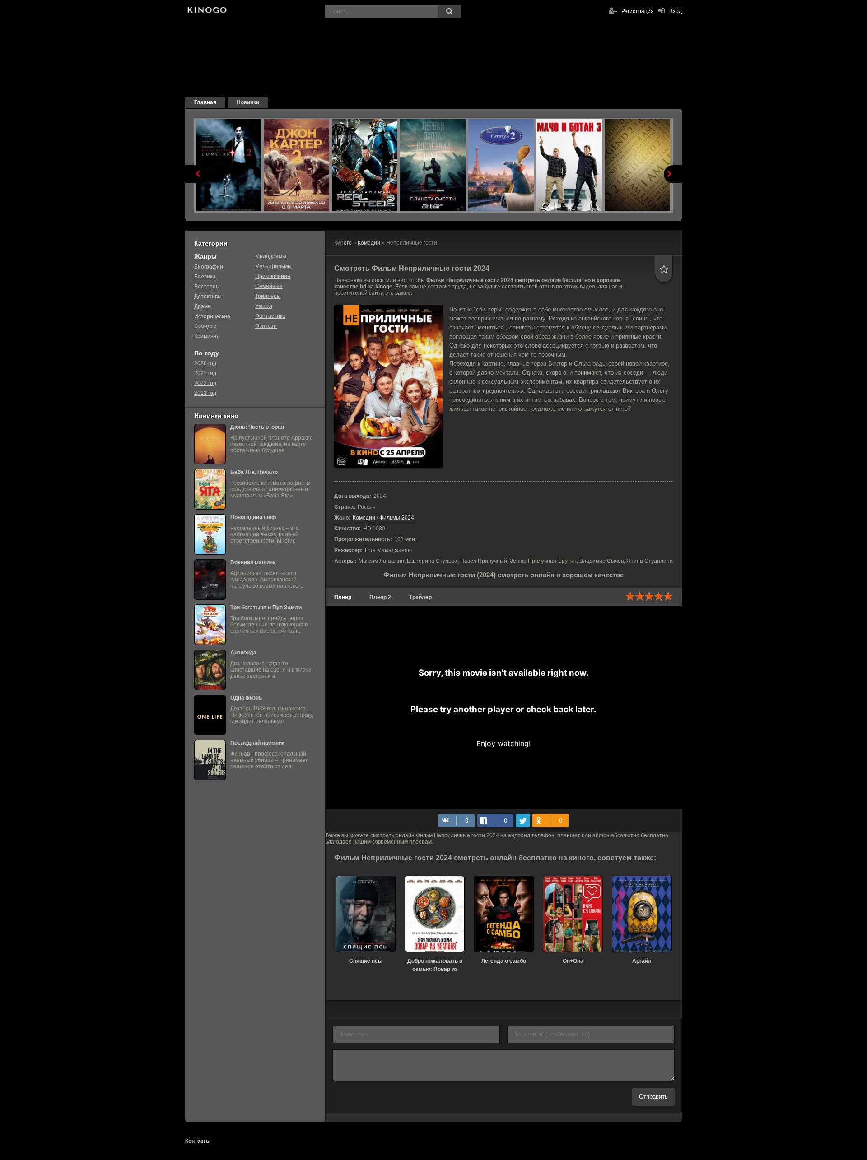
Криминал (207, 336)
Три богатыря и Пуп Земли (266, 607)
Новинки (248, 102)
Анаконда (243, 653)
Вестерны (207, 286)
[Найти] (449, 11)
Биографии (208, 267)
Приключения (272, 276)
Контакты (197, 1141)
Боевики (204, 277)
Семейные (269, 286)
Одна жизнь (246, 698)
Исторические (212, 316)
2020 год (205, 363)
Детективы (208, 296)
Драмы (203, 306)
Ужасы (263, 306)
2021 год (205, 373)
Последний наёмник (257, 743)
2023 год (205, 393)
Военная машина (253, 562)
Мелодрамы (270, 256)
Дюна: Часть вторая (257, 427)
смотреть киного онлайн (206, 11)
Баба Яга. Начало (254, 472)
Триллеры (268, 296)
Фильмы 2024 (396, 518)
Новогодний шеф (253, 517)
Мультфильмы (273, 266)
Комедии (364, 518)
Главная (205, 102)
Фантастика (270, 316)
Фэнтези (266, 326)
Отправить (653, 1096)
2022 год (205, 383)
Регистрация (637, 11)
